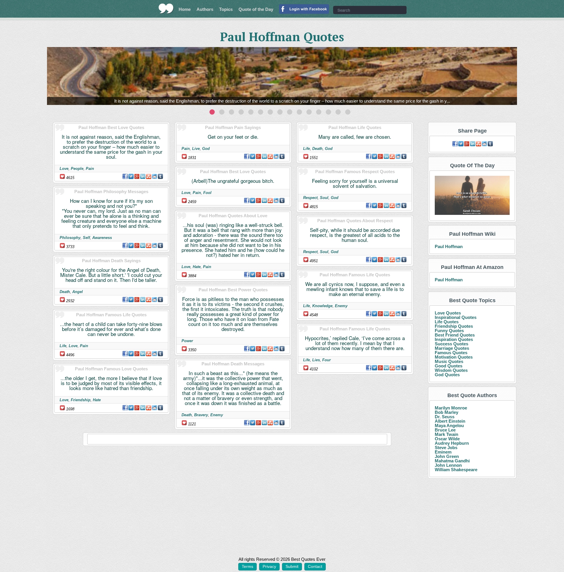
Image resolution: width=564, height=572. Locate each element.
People (77, 168)
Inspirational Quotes (455, 317)
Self (86, 237)
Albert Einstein (450, 421)
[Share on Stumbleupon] (148, 176)
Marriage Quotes (452, 348)
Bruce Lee (445, 429)
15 (347, 112)
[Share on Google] (137, 176)
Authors (205, 9)
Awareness (102, 237)
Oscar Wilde (447, 438)
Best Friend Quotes (455, 334)
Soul (324, 197)
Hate (97, 400)
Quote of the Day (256, 9)
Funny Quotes (449, 330)
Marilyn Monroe (451, 407)
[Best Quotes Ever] (166, 8)
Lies (316, 360)
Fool (207, 192)
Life (63, 346)
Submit (292, 566)
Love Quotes (448, 312)
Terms (247, 566)
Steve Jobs (446, 447)
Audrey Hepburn (452, 443)
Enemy (216, 415)
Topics (226, 9)
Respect (310, 197)
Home (185, 9)
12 (318, 112)
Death (65, 292)
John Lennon (448, 465)
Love (64, 168)
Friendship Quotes (454, 326)
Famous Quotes (451, 352)
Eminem (443, 451)
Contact (315, 566)
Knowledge (322, 306)
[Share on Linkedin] (142, 176)
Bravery (201, 415)
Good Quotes (448, 365)
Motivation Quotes (454, 356)
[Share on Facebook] (125, 176)
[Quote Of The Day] (472, 195)
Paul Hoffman (449, 246)
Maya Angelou (449, 425)
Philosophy (70, 237)
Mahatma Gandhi (452, 460)
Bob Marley (446, 412)
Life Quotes (447, 321)
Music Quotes (449, 361)
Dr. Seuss (444, 416)
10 (299, 112)
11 (309, 112)
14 (338, 112)
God (206, 148)
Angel (77, 292)
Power (187, 341)
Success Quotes (451, 343)
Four (326, 360)
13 (328, 112)
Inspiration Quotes (454, 339)
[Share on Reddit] (154, 176)
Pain (90, 168)
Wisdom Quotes (451, 370)
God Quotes (447, 374)
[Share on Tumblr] (160, 176)
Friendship (80, 400)
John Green (447, 456)
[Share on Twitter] (131, 176)
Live (196, 148)
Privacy (269, 566)
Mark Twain (446, 434)
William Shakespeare (456, 469)
